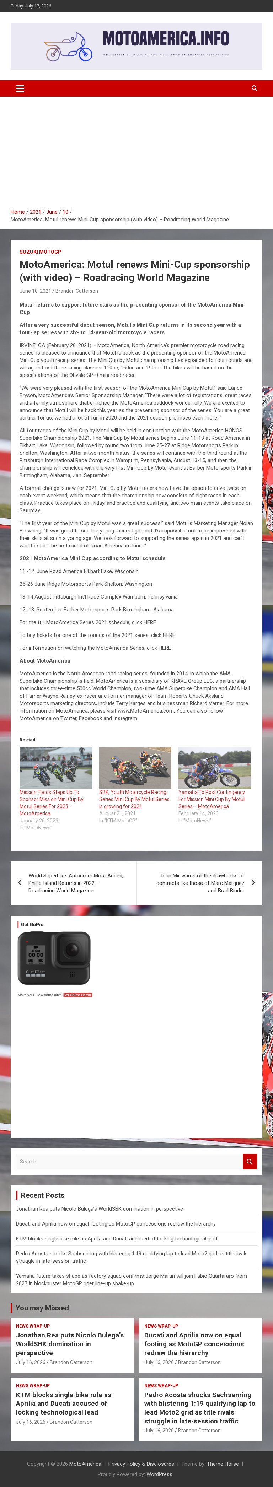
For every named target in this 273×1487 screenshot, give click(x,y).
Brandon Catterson (76, 291)
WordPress (159, 1474)
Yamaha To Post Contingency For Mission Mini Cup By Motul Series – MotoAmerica (211, 799)
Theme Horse (223, 1464)
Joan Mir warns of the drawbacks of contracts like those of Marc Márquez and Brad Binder (200, 883)
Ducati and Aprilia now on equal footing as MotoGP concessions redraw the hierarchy (116, 1224)
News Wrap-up (33, 1326)
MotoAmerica (85, 1464)
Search (250, 1162)
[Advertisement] (136, 155)
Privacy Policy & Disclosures (141, 1464)
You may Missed (42, 1308)
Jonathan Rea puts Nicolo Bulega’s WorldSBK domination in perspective (99, 1209)
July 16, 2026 (31, 1362)
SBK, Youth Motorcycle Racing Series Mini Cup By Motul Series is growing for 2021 (134, 799)
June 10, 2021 (35, 291)
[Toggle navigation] (20, 88)
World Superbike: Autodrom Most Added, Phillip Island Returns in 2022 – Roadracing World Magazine (75, 883)
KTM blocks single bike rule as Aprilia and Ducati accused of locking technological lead (116, 1238)
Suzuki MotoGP (40, 252)
